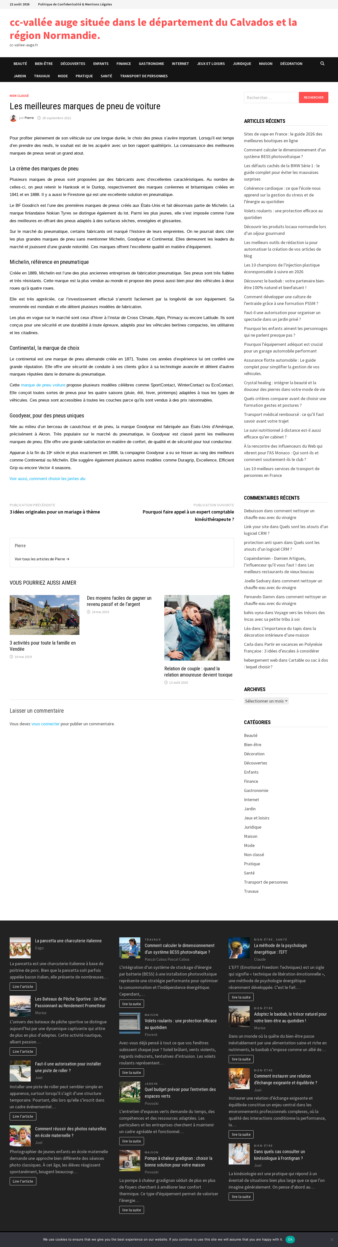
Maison (265, 63)
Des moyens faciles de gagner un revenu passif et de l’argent (119, 601)
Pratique (84, 75)
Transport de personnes (144, 75)
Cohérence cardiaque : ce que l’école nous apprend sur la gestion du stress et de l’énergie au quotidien (282, 194)
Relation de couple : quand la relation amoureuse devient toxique (198, 672)
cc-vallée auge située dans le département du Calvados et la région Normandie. (153, 28)
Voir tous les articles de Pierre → (42, 558)
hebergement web (261, 660)
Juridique (242, 63)
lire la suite (131, 1003)
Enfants (101, 63)
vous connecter (45, 724)
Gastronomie (151, 63)
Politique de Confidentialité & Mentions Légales (75, 4)
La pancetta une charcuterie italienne (68, 940)
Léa (247, 628)
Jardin (20, 75)
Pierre (29, 118)
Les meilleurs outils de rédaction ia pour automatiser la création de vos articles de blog (282, 249)
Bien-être (44, 63)
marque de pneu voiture (43, 384)
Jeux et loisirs (211, 63)
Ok (290, 1239)
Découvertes (73, 63)
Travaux (42, 75)
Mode (63, 75)
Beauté (20, 63)
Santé (106, 75)
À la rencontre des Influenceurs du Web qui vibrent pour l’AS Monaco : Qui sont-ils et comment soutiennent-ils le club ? (283, 452)
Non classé (19, 95)
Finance (124, 63)
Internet (180, 63)
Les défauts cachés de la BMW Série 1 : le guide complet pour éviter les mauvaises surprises (282, 172)
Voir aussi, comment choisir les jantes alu (47, 478)
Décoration (291, 63)
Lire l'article (23, 986)
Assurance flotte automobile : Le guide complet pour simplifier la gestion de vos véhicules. (281, 366)
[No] (331, 1239)
